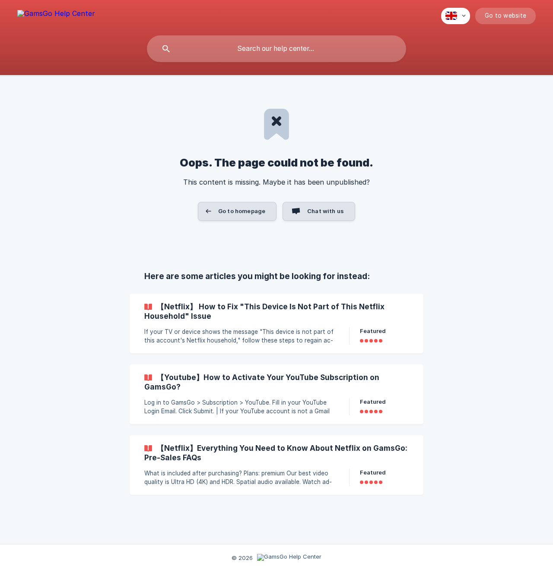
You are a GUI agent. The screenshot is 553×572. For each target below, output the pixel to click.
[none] (56, 15)
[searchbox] (276, 48)
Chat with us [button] (325, 210)
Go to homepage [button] (241, 210)
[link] (276, 323)
